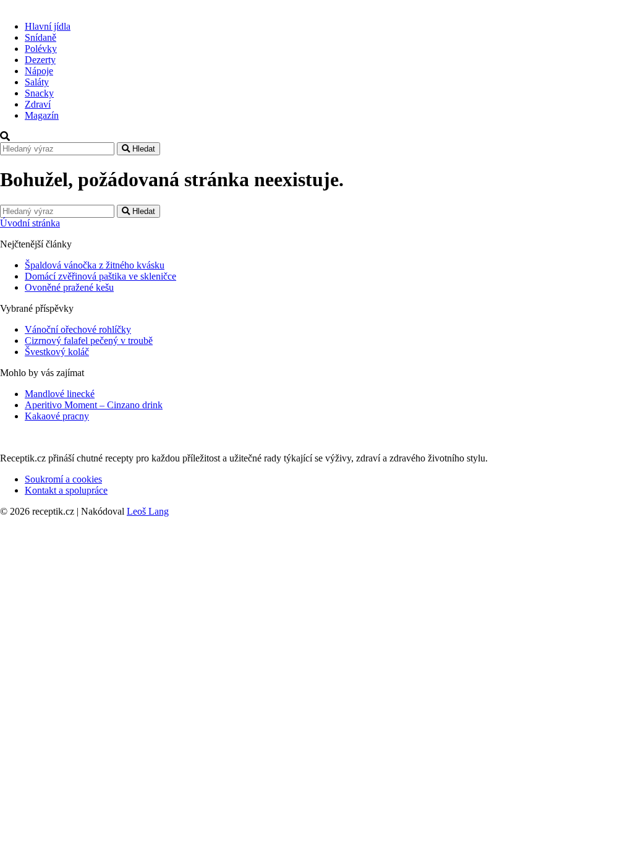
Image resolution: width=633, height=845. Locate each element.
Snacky (39, 93)
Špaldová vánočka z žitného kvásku (94, 265)
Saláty (37, 82)
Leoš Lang (148, 511)
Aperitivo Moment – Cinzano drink (94, 405)
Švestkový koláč (57, 351)
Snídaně (40, 37)
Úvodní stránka (30, 223)
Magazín (42, 115)
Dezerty (40, 59)
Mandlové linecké (60, 393)
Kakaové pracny (57, 416)
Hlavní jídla (47, 26)
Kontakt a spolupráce (66, 490)
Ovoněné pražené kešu (69, 287)
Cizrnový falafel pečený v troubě (89, 340)
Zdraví (38, 104)
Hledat (142, 148)
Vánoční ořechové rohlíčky (78, 329)
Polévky (41, 48)
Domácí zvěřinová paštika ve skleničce (100, 276)
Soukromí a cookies (63, 479)
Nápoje (39, 71)
